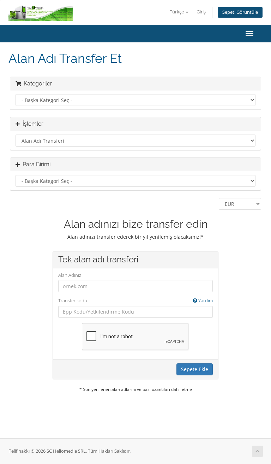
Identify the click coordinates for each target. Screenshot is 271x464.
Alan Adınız (69, 275)
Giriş (201, 12)
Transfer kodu (135, 300)
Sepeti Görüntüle (240, 12)
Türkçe (177, 12)
